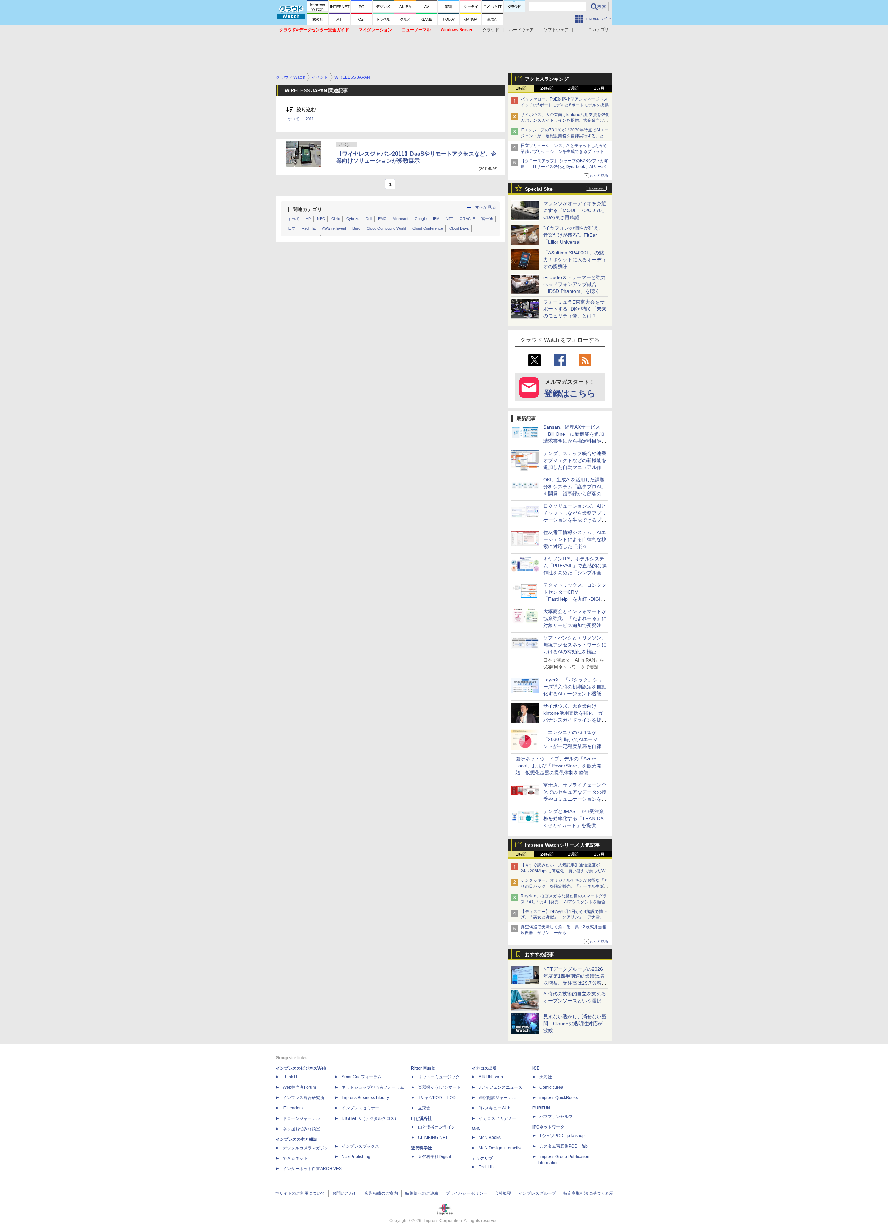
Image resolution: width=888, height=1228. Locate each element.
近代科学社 (421, 1148)
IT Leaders (293, 1108)
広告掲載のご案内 (381, 1193)
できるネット (295, 1158)
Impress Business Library (365, 1097)
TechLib (486, 1167)
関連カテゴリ (307, 209)
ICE (535, 1068)
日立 (292, 228)
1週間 (573, 88)
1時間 (521, 88)
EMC (382, 219)
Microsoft (400, 219)
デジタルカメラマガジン (305, 1148)
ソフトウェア (556, 29)
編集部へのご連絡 (421, 1193)
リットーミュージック (439, 1076)
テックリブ (482, 1158)
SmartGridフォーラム (362, 1076)
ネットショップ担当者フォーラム (373, 1087)
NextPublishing (356, 1156)
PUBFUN (541, 1108)
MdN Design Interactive (501, 1148)
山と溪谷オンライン (436, 1127)
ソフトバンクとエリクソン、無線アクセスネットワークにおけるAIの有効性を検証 (574, 644)
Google (421, 219)
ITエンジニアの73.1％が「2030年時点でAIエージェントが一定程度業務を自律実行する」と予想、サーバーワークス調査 (564, 136)
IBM (436, 219)
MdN (476, 1128)
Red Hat (309, 228)
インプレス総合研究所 (303, 1097)
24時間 (547, 88)
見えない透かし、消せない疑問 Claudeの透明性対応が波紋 (574, 1023)
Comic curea (551, 1087)
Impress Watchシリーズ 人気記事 (562, 845)
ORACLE (467, 219)
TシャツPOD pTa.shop (562, 1135)
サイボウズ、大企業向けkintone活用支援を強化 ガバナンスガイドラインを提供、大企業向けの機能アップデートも (567, 120)
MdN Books (490, 1137)
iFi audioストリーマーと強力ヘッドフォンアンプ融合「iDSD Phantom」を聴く (574, 284)
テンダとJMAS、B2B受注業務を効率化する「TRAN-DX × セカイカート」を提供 (573, 818)
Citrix (335, 219)
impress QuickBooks (558, 1097)
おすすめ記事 (539, 954)
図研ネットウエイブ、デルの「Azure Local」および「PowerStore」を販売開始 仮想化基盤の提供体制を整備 (558, 765)
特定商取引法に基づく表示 (588, 1193)
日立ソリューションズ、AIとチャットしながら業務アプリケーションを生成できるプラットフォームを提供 (564, 151)
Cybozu (352, 219)
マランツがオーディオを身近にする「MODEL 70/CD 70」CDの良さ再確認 (575, 210)
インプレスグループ (537, 1193)
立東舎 (424, 1108)
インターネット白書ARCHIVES (312, 1168)
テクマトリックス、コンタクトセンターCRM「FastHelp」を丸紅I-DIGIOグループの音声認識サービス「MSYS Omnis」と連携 (574, 599)
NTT (449, 219)
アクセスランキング (547, 79)
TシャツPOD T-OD (437, 1097)
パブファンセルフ (556, 1116)
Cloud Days (459, 228)
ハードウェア (521, 29)
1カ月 (599, 88)
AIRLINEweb (491, 1076)
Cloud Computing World (386, 228)
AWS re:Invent (334, 228)
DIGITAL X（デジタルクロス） (370, 1118)
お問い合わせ (344, 1193)
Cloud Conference (427, 228)
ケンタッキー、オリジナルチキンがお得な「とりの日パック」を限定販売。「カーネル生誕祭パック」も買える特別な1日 (564, 886)
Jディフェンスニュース (500, 1087)
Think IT (290, 1076)
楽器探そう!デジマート (439, 1087)
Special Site (539, 189)
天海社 (545, 1076)
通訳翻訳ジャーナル (497, 1097)
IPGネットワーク (548, 1127)
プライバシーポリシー (466, 1193)
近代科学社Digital (434, 1156)
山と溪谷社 (421, 1118)
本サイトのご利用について (300, 1193)
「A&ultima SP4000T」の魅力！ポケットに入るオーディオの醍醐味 (574, 259)
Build (356, 228)
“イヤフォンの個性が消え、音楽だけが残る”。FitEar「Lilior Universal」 (573, 235)
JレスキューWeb (494, 1108)
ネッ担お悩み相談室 (301, 1128)
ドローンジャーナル (301, 1118)
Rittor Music (423, 1068)
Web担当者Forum (299, 1087)
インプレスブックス (360, 1146)
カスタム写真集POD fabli (564, 1146)
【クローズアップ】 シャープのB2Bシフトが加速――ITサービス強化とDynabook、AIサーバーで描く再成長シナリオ (565, 166)
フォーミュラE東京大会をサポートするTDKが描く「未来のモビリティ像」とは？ (574, 309)
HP (308, 219)
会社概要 (503, 1193)
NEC (321, 219)
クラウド (491, 29)
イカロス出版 (484, 1068)
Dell (369, 219)
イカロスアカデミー (497, 1118)
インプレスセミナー (360, 1108)
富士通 (487, 219)
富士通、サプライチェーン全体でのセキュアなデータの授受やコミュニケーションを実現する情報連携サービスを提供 (574, 799)
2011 (310, 119)
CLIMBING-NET (433, 1137)
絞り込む (306, 109)
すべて (293, 119)
